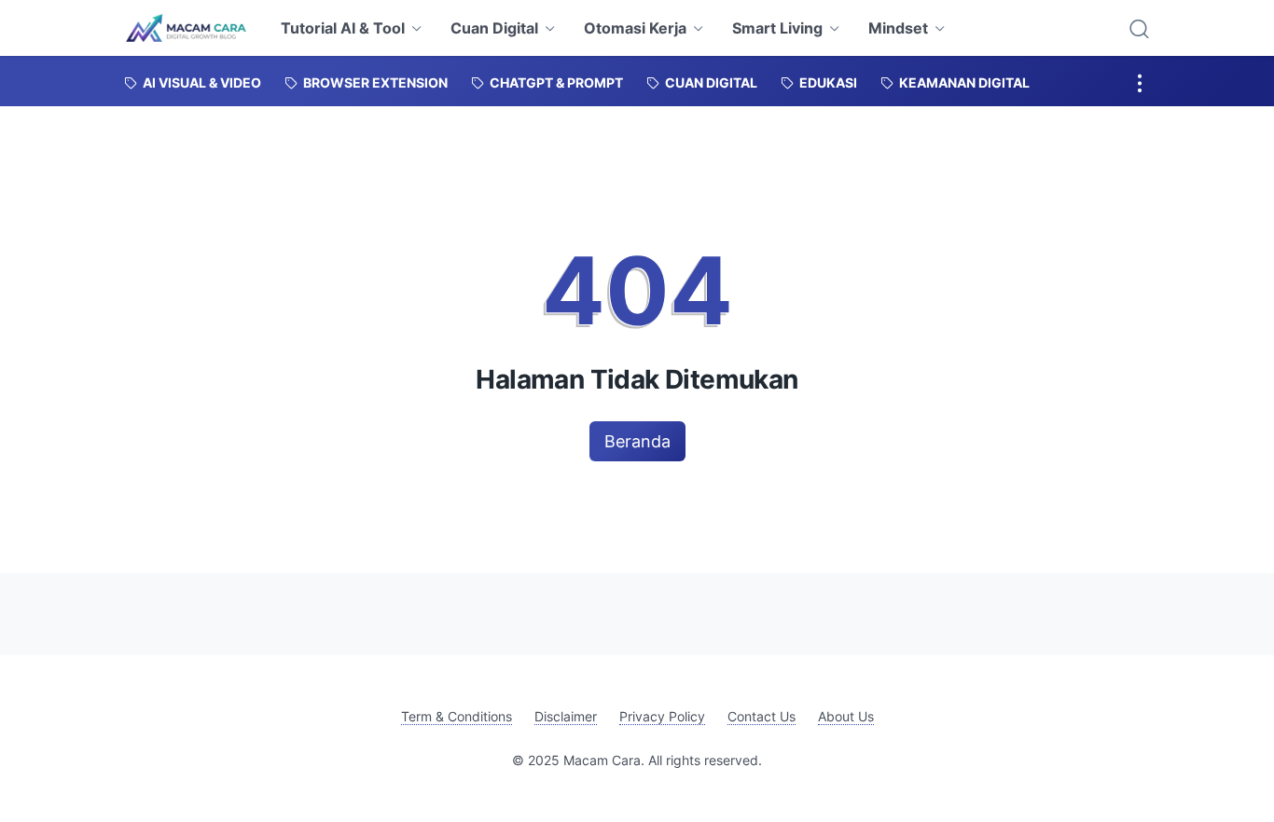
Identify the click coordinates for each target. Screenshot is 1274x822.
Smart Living (777, 28)
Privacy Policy (662, 716)
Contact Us (761, 716)
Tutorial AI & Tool (343, 28)
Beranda (637, 441)
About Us (846, 716)
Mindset (898, 28)
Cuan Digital (494, 28)
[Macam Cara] (186, 28)
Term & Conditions (456, 716)
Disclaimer (565, 716)
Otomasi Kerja (635, 28)
